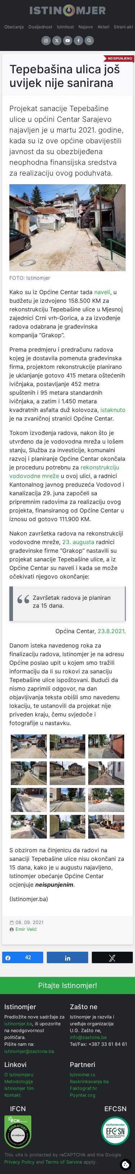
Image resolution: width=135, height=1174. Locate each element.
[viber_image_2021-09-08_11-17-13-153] (106, 746)
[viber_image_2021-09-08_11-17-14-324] (29, 746)
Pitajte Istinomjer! (67, 985)
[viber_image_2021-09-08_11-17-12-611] (29, 773)
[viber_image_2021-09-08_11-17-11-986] (29, 800)
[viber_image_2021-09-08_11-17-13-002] (106, 773)
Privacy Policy (19, 1162)
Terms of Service (63, 1162)
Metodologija (18, 1081)
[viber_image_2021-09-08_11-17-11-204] (29, 827)
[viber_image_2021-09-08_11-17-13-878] (68, 746)
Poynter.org (82, 1095)
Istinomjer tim (19, 1088)
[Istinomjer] (68, 9)
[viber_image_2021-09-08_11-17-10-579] (106, 827)
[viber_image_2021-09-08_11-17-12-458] (106, 800)
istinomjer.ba (18, 1023)
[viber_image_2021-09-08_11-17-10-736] (68, 827)
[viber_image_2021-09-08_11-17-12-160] (68, 800)
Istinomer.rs (82, 1074)
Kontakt (12, 1095)
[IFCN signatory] (17, 1131)
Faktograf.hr (83, 1088)
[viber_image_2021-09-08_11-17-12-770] (68, 773)
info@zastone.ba (88, 1037)
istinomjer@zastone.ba (29, 1051)
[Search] (89, 40)
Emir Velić (26, 929)
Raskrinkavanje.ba (89, 1081)
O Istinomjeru (18, 1074)
